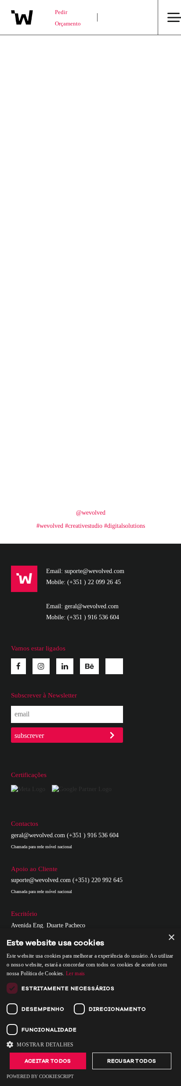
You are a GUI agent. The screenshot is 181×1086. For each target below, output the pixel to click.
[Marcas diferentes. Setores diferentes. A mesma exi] (50, 338)
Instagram (41, 666)
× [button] (171, 937)
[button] (90, 1044)
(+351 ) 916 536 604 (93, 617)
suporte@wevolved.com (41, 880)
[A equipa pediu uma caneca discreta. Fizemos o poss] (50, 59)
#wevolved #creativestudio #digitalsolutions (90, 526)
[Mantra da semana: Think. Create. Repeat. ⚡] (130, 106)
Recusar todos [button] (131, 1060)
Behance (89, 666)
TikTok (114, 664)
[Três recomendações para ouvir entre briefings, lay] (50, 245)
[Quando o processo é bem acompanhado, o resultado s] (50, 384)
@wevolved (90, 512)
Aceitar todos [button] (48, 1060)
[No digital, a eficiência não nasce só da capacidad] (50, 199)
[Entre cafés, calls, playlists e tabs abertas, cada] (130, 292)
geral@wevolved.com (38, 835)
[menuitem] (119, 17)
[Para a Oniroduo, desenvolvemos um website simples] (50, 292)
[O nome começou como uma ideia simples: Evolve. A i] (130, 199)
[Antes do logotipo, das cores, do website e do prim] (50, 478)
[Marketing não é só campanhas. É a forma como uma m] (130, 59)
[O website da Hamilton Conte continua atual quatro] (50, 152)
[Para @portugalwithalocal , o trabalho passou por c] (50, 106)
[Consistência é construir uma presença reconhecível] (130, 245)
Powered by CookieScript (40, 1076)
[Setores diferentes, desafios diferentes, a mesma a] (130, 478)
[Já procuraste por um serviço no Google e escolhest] (50, 431)
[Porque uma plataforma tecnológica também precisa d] (130, 384)
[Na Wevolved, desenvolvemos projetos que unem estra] (130, 431)
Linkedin (65, 666)
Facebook (18, 666)
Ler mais (75, 973)
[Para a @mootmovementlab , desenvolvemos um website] (130, 152)
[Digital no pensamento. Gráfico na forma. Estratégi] (130, 338)
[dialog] (90, 1007)
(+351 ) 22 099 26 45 (94, 582)
